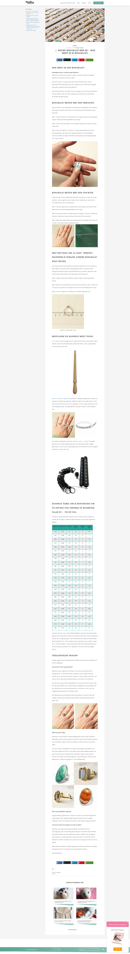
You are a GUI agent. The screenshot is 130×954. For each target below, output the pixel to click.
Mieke (75, 45)
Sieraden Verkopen (79, 47)
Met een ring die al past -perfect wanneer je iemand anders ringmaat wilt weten (32, 19)
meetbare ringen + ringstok (80, 441)
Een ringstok (55, 341)
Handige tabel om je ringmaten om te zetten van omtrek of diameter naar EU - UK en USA (33, 26)
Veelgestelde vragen (31, 30)
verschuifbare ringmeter (62, 398)
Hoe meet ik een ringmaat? (32, 11)
